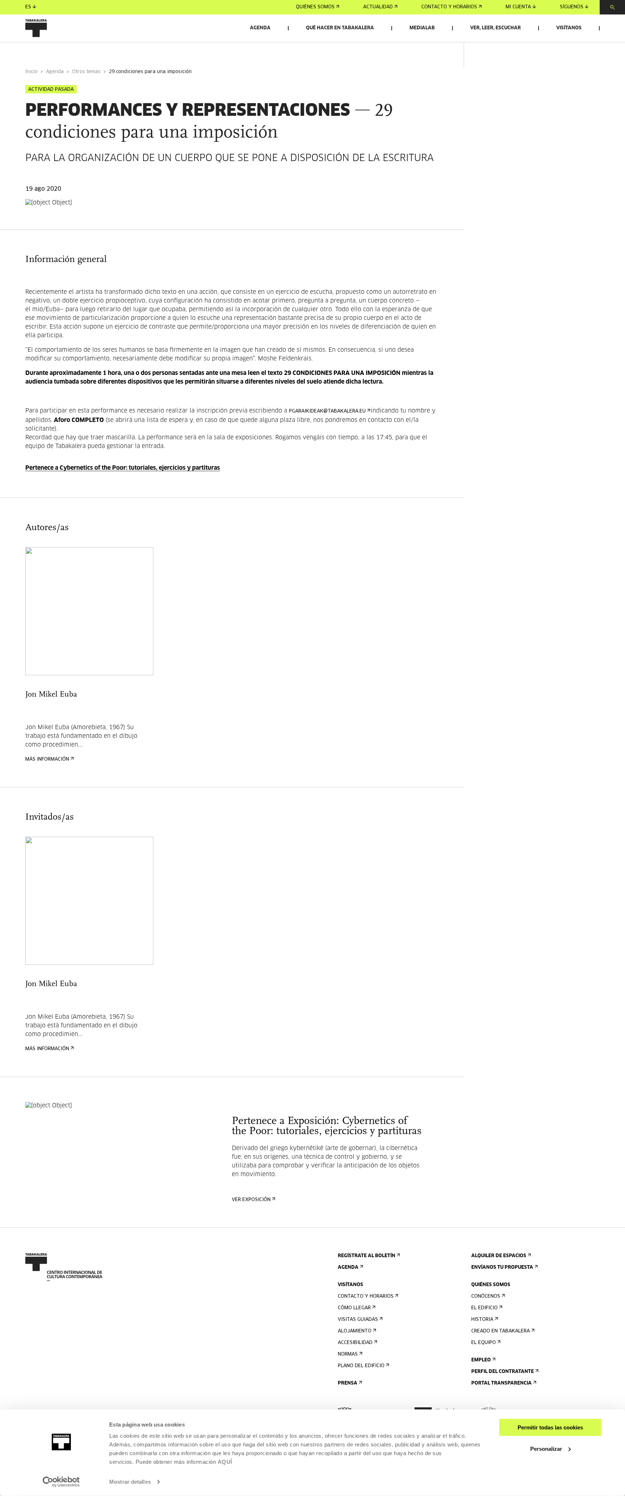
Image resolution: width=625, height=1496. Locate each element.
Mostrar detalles (130, 1482)
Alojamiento (354, 1331)
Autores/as (115, 52)
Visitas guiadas (358, 1319)
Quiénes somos (315, 7)
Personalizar (546, 1448)
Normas (348, 1354)
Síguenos (571, 7)
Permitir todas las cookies (550, 1427)
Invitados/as (165, 52)
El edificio (484, 1308)
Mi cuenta (518, 7)
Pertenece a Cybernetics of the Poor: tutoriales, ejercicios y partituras (122, 468)
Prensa (347, 1383)
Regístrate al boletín (366, 1256)
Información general (54, 52)
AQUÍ (225, 1462)
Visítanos (569, 28)
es (28, 7)
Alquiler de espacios (498, 1256)
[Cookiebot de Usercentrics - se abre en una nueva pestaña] (61, 1481)
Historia (482, 1319)
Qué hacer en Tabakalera (340, 28)
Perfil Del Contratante (502, 1371)
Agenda (260, 28)
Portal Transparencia (501, 1383)
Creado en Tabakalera (500, 1331)
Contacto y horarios (449, 7)
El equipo (483, 1342)
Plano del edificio (361, 1366)
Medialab (422, 28)
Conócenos (485, 1296)
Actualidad (378, 7)
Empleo (481, 1360)
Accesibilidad (355, 1342)
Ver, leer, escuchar (495, 28)
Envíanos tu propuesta (502, 1267)
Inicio (31, 71)
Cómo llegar (354, 1308)
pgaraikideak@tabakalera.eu (327, 411)
